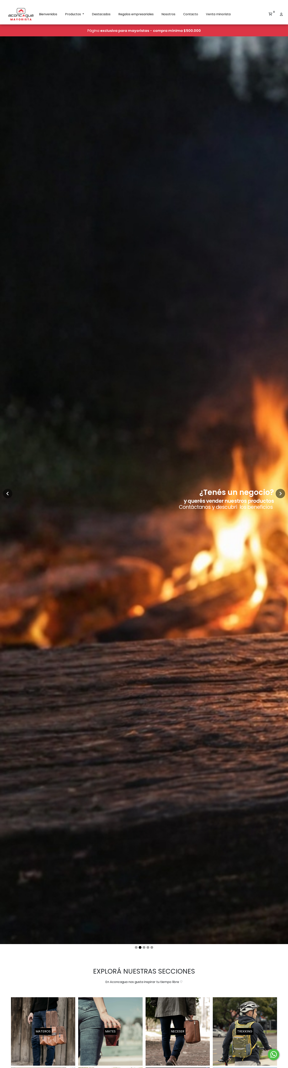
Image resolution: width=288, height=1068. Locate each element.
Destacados (101, 14)
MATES (110, 1031)
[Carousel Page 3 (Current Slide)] (144, 947)
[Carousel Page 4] (148, 947)
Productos (73, 14)
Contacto (190, 14)
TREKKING (244, 1031)
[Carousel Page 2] (140, 947)
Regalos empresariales (136, 14)
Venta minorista (218, 14)
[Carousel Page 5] (151, 947)
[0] (270, 14)
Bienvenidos (48, 14)
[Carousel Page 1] (136, 947)
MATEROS (43, 1031)
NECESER (177, 1031)
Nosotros (168, 14)
